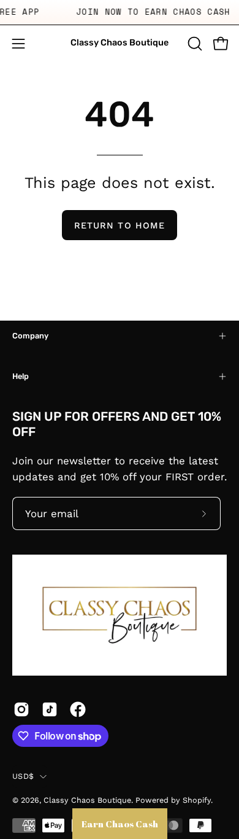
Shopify (197, 800)
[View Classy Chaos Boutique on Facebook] (78, 709)
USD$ (23, 776)
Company (30, 335)
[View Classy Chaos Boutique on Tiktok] (49, 709)
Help (20, 376)
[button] (193, 43)
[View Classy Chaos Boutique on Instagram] (21, 709)
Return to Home (119, 225)
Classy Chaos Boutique (119, 42)
